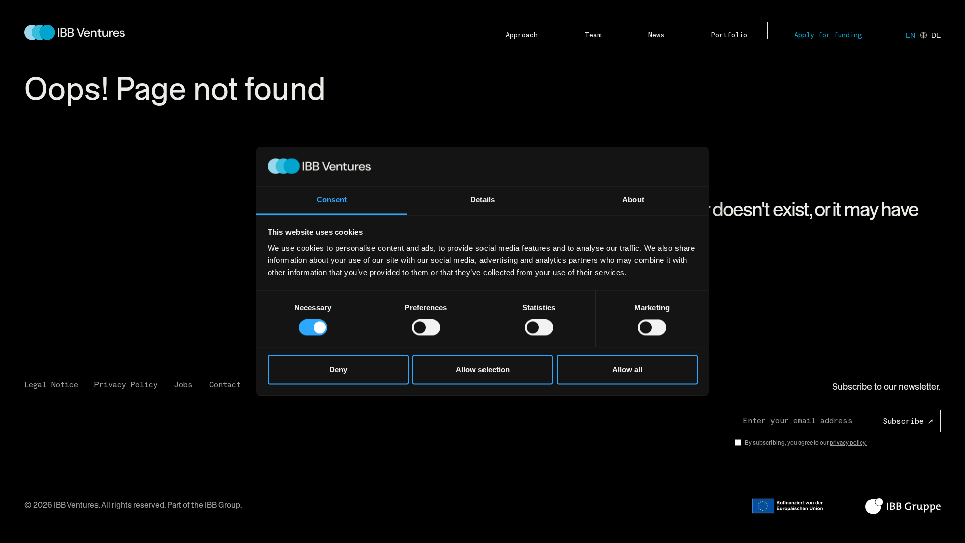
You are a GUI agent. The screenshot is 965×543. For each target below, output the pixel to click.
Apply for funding (828, 35)
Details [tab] (482, 199)
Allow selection (483, 369)
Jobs (183, 385)
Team (593, 35)
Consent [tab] (332, 199)
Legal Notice (51, 385)
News (656, 35)
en (910, 35)
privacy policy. (848, 442)
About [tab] (633, 199)
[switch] (426, 328)
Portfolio (729, 35)
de (936, 35)
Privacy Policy (126, 385)
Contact (225, 385)
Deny (338, 369)
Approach (522, 35)
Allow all (627, 369)
